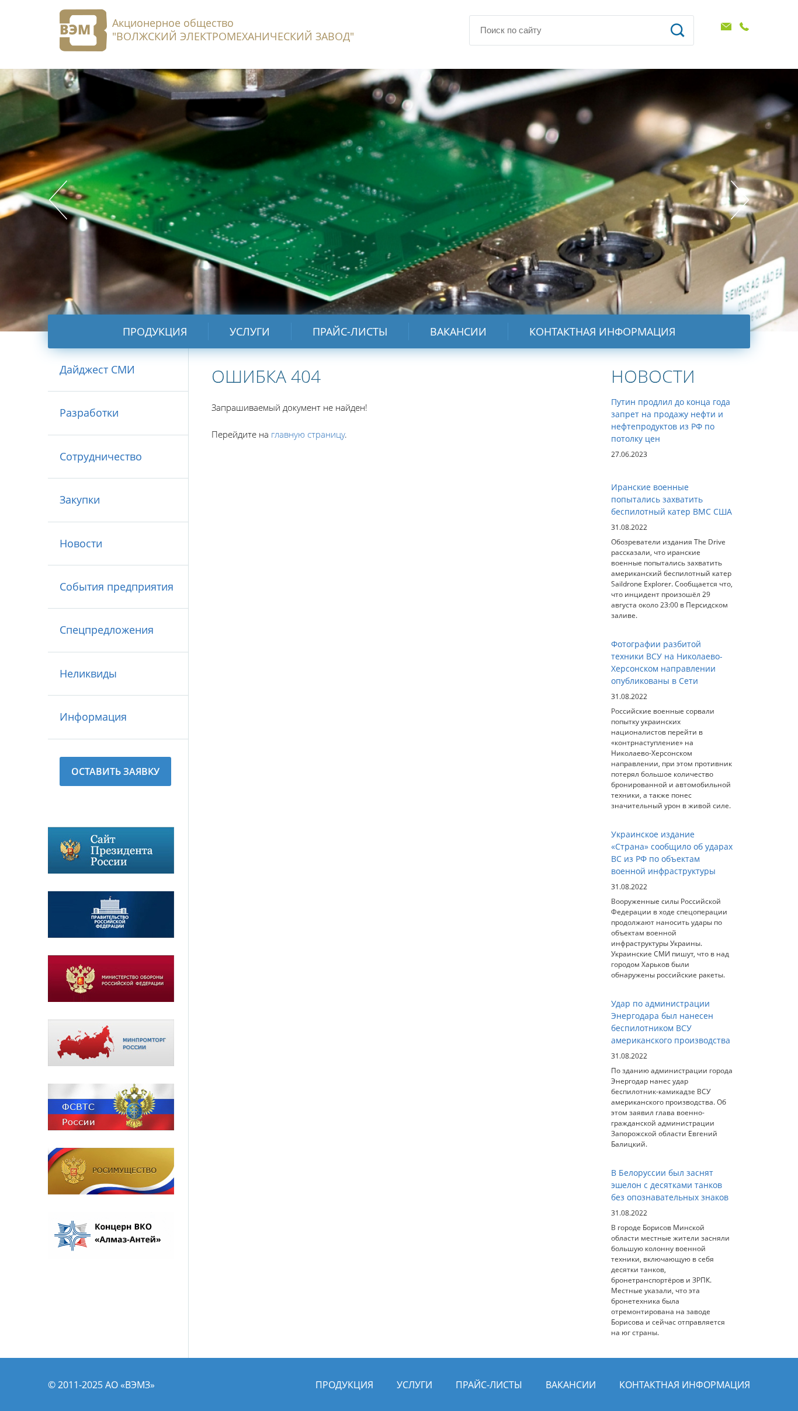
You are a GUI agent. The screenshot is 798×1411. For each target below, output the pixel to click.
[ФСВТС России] (111, 1107)
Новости (81, 543)
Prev (58, 200)
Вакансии (458, 331)
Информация (93, 717)
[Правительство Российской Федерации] (111, 914)
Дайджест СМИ (97, 369)
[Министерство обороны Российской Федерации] (111, 978)
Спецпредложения (107, 630)
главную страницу (308, 434)
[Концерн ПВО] (111, 1235)
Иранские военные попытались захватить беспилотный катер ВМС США (671, 499)
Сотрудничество (101, 456)
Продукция (155, 331)
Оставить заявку (115, 771)
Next (740, 200)
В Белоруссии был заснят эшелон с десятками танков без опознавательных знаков (669, 1185)
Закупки (80, 500)
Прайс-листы (350, 331)
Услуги (250, 331)
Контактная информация (602, 331)
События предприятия (117, 586)
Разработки (89, 413)
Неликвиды (88, 673)
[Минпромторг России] (111, 1042)
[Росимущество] (111, 1171)
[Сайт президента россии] (111, 850)
